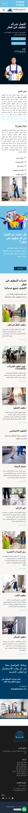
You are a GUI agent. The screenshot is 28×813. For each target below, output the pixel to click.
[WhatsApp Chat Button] (24, 809)
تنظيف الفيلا (5, 114)
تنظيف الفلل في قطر (21, 762)
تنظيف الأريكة (14, 119)
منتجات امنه (20, 166)
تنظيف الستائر (23, 119)
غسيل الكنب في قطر (21, 773)
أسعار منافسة (20, 174)
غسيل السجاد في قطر (21, 769)
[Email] (3, 798)
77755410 (20, 51)
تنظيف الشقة (23, 116)
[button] (14, 158)
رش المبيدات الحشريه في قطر (19, 771)
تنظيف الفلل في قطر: (16, 324)
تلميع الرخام (15, 116)
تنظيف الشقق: (19, 407)
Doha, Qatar (22, 785)
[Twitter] (9, 798)
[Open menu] (4, 10)
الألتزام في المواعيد (18, 170)
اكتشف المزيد (22, 339)
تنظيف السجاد (5, 119)
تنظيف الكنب (20, 595)
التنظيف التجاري (6, 116)
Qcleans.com (10, 806)
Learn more (22, 568)
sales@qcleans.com (20, 790)
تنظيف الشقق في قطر (21, 768)
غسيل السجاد (20, 466)
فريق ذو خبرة (20, 158)
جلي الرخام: (20, 507)
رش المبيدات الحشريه (16, 551)
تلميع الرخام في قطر (21, 764)
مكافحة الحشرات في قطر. (18, 121)
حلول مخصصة (20, 162)
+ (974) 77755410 (21, 788)
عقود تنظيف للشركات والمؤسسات (16, 367)
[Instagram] (12, 798)
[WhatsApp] (6, 798)
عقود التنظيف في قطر (21, 766)
